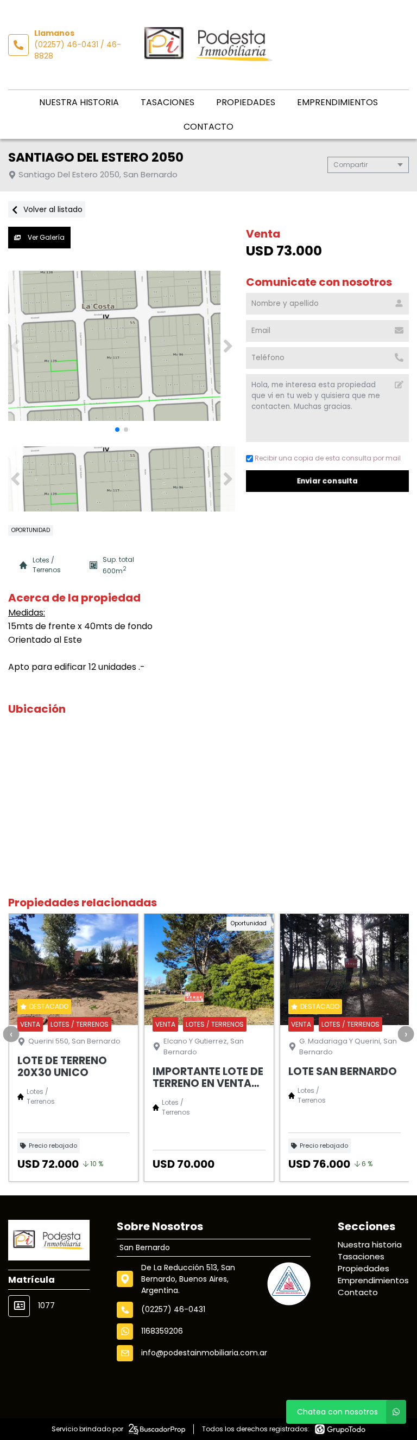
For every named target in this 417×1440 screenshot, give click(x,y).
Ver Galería (45, 237)
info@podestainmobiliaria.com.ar (204, 1352)
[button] (227, 346)
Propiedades (245, 102)
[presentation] (11, 1034)
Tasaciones (167, 102)
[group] (121, 346)
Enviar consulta (327, 481)
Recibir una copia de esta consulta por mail (328, 458)
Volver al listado (52, 209)
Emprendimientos (337, 102)
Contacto (208, 126)
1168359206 (162, 1331)
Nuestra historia (79, 102)
